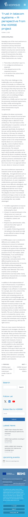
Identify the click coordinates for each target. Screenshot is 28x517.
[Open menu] (24, 4)
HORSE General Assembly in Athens (21, 368)
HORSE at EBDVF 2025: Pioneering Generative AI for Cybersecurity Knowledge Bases (13, 448)
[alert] (14, 461)
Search (21, 387)
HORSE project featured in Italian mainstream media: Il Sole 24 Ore (7, 370)
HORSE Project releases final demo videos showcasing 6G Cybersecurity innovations (14, 431)
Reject (13, 509)
